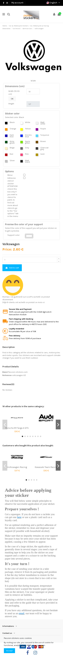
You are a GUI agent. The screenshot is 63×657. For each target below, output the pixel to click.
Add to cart (14, 268)
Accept (9, 651)
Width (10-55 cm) (14, 92)
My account (17, 2)
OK (12, 99)
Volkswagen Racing (17, 467)
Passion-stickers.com (18, 372)
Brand (5, 372)
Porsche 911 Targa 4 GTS (17, 428)
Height (11, 104)
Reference (7, 375)
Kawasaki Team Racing (46, 467)
